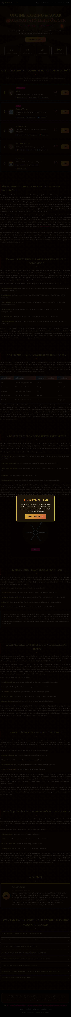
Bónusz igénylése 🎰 (35, 516)
